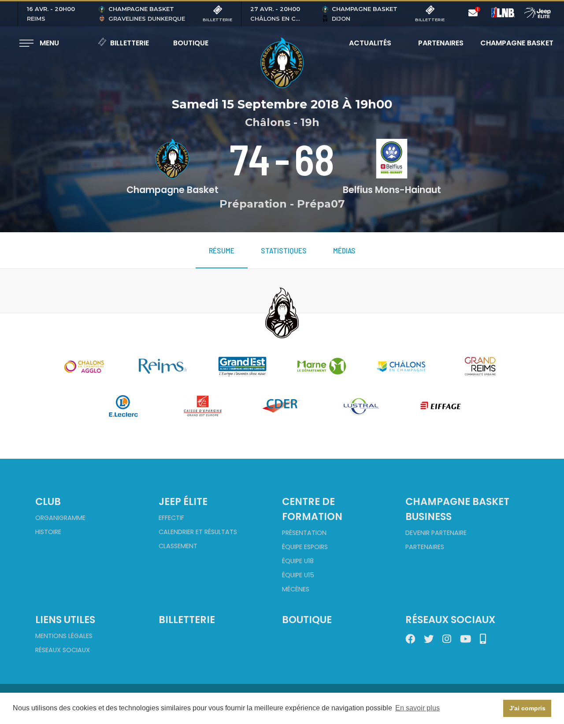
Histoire (48, 531)
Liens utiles (65, 620)
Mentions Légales (64, 635)
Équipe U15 (298, 575)
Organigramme (60, 517)
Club (48, 501)
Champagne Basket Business (457, 509)
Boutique (190, 43)
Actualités (370, 43)
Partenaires (441, 43)
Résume (221, 250)
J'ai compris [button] (527, 708)
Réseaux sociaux (62, 650)
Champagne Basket (511, 43)
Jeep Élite (183, 501)
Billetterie (129, 43)
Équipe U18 (298, 561)
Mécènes (295, 589)
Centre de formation (312, 509)
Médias (344, 250)
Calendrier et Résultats (198, 531)
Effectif (171, 517)
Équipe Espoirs (305, 546)
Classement (178, 546)
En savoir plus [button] (417, 708)
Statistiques (284, 250)
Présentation (304, 532)
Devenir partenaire (436, 532)
